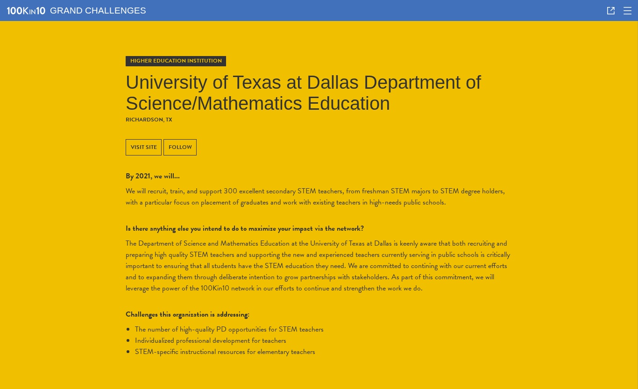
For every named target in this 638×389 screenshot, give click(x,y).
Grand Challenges (98, 10)
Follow (180, 147)
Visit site (144, 147)
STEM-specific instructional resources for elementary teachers (225, 351)
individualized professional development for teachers (210, 340)
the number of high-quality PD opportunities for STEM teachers (229, 329)
